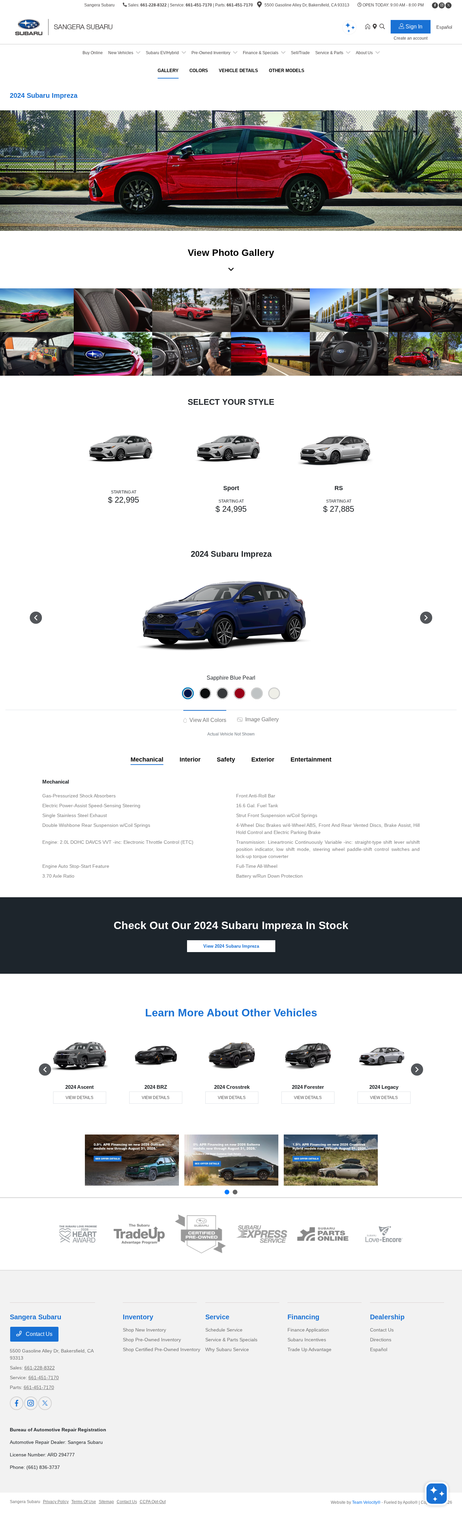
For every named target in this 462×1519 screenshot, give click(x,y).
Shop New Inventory (144, 1330)
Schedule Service (223, 1330)
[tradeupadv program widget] (139, 1234)
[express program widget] (261, 1234)
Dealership (387, 1317)
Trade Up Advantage (309, 1349)
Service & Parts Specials (231, 1339)
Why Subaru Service (227, 1349)
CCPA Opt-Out (153, 1501)
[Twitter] (448, 5)
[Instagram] (442, 5)
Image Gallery (261, 719)
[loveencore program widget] (384, 1234)
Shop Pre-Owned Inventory (152, 1339)
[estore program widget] (322, 1234)
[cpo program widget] (200, 1234)
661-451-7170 (199, 5)
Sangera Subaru (25, 1501)
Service (217, 1317)
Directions (380, 1339)
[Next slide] (235, 1192)
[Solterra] (231, 1160)
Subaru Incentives (306, 1339)
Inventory (138, 1317)
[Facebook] (435, 5)
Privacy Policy (56, 1501)
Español (378, 1349)
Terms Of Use (83, 1501)
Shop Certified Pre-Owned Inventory (161, 1349)
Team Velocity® (366, 1502)
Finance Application (308, 1330)
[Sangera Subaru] (68, 26)
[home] (369, 27)
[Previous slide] (227, 1192)
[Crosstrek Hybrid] (331, 1160)
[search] (382, 27)
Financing (303, 1317)
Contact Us (38, 1334)
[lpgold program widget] (77, 1234)
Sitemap (106, 1501)
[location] (259, 5)
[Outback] (132, 1160)
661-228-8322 (153, 5)
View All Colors (207, 720)
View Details (79, 1097)
